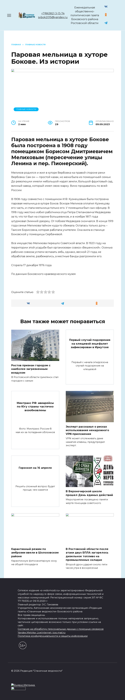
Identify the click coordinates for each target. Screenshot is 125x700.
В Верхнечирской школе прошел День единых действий (89, 493)
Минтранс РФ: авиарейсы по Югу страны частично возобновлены (35, 406)
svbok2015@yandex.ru (53, 17)
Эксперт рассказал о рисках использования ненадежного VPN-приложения (87, 430)
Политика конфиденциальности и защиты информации (53, 636)
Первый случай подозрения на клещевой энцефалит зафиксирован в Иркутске (89, 343)
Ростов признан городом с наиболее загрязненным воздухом (30, 369)
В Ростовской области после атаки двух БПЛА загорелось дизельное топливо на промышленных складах (87, 554)
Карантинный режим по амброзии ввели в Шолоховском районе (35, 552)
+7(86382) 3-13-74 (52, 13)
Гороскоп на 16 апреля (35, 467)
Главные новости (26, 109)
